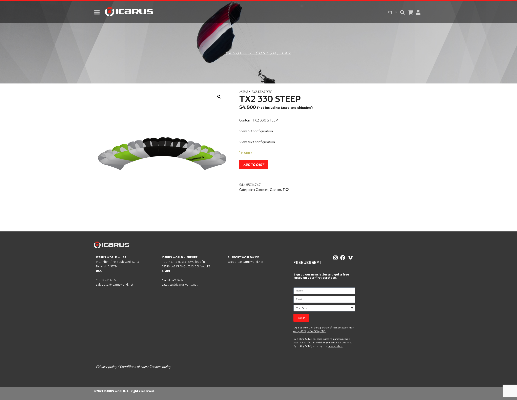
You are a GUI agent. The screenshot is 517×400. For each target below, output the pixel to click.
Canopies (239, 53)
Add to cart (253, 164)
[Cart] (410, 12)
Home (243, 91)
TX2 (286, 53)
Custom (266, 53)
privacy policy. (335, 346)
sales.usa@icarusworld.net (114, 284)
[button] (402, 12)
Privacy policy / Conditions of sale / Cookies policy (133, 366)
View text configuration (257, 142)
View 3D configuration (256, 131)
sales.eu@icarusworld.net (180, 284)
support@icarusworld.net (245, 262)
